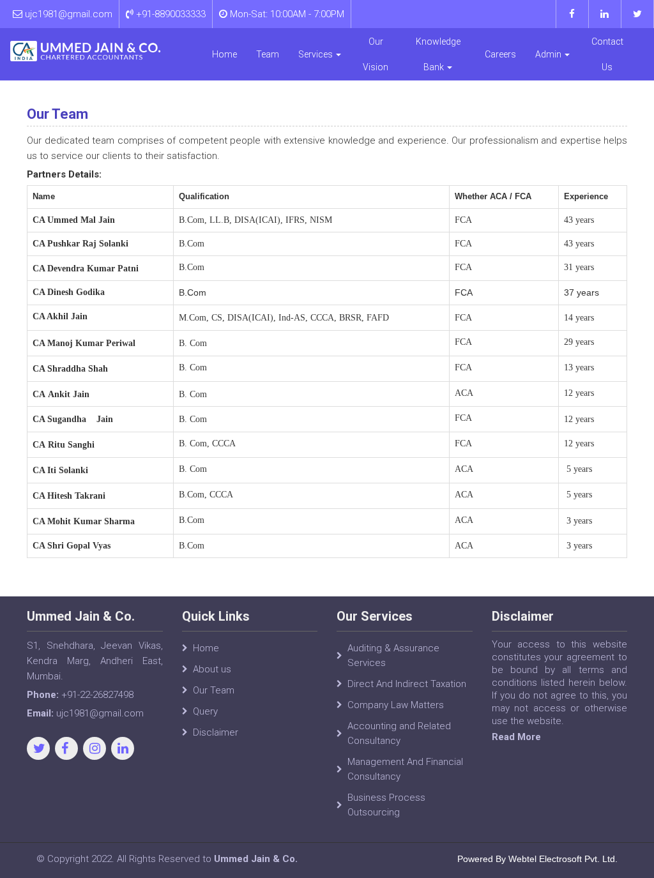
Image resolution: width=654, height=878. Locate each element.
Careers (500, 54)
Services (316, 54)
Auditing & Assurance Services (393, 655)
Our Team (213, 690)
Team (267, 54)
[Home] (85, 51)
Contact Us (607, 54)
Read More (516, 737)
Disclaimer (215, 732)
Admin (549, 54)
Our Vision (375, 54)
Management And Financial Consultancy (405, 769)
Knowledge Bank (438, 54)
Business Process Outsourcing (386, 805)
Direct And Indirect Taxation (406, 684)
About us (212, 669)
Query (205, 711)
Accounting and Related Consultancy (399, 733)
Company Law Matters (395, 705)
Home (224, 54)
